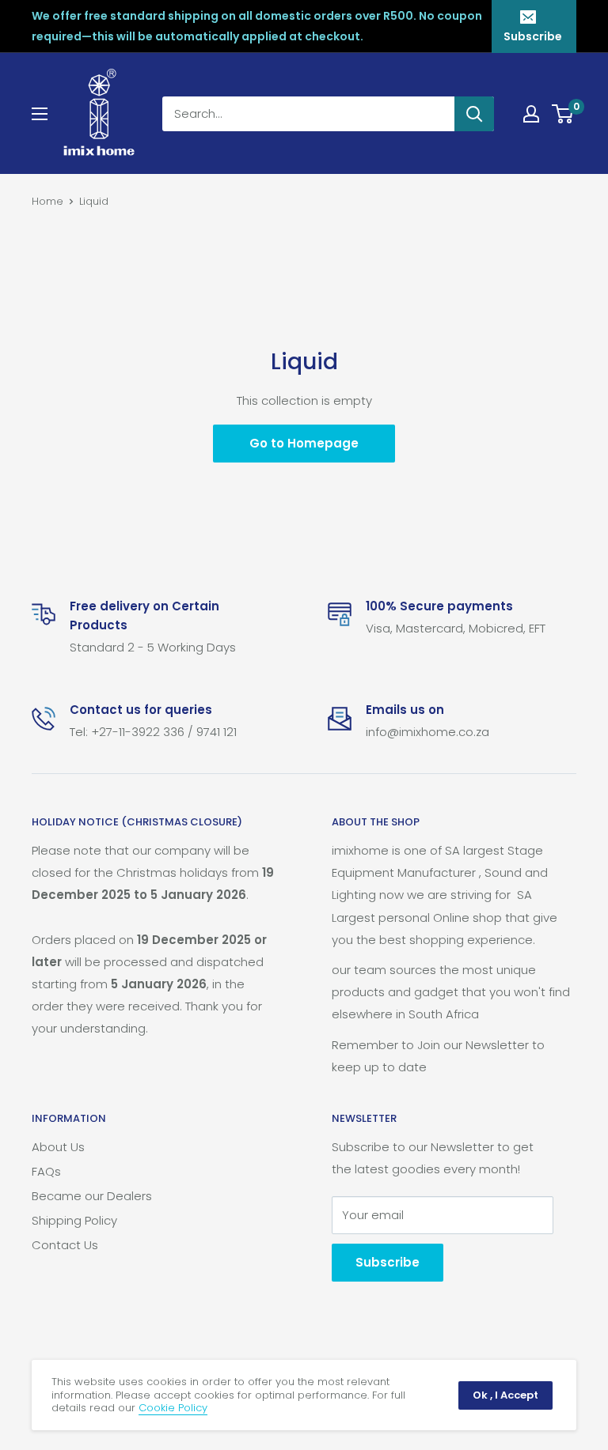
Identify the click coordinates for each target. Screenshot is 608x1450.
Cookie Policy (173, 1407)
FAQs (46, 1171)
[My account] (531, 114)
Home (47, 201)
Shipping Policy (74, 1220)
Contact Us (65, 1245)
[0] (563, 113)
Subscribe (533, 36)
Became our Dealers (92, 1196)
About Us (58, 1146)
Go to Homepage (304, 443)
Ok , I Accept (505, 1395)
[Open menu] (40, 114)
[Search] (474, 113)
